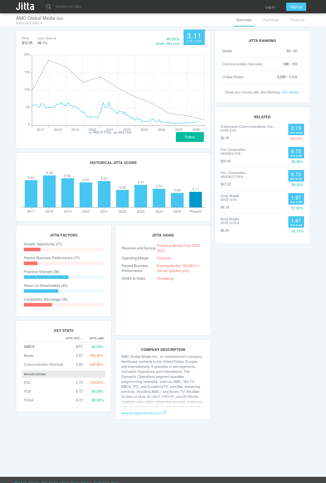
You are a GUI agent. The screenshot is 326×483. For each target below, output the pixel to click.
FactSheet (271, 19)
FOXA (28, 399)
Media (28, 355)
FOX (27, 391)
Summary (244, 19)
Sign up (296, 7)
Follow (190, 137)
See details (290, 92)
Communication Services (43, 364)
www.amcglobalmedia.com (141, 413)
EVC (27, 382)
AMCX (29, 346)
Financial (297, 19)
